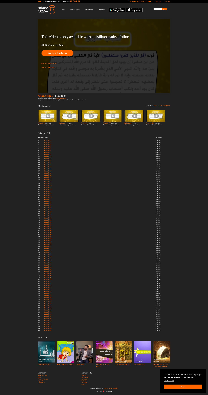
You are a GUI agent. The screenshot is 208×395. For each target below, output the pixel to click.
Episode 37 (47, 212)
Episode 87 (47, 314)
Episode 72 (47, 283)
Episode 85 (47, 310)
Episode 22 (47, 181)
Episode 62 (47, 263)
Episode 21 (47, 179)
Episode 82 (47, 304)
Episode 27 (47, 191)
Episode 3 (128, 123)
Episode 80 (47, 300)
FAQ (39, 377)
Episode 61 (47, 261)
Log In (158, 1)
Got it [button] (183, 387)
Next (168, 105)
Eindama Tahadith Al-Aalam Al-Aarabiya (160, 365)
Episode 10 (47, 157)
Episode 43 (47, 224)
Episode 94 (47, 328)
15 (164, 105)
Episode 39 (47, 216)
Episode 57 (47, 253)
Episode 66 (47, 271)
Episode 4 (84, 123)
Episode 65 (47, 269)
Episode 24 (47, 185)
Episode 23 (47, 183)
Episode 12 (47, 161)
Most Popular (75, 10)
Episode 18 (47, 173)
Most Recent (89, 10)
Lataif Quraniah (139, 364)
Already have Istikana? (48, 67)
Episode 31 (47, 199)
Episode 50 (47, 238)
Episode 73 (47, 285)
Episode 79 (47, 298)
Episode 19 (47, 175)
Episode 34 (47, 206)
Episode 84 (47, 308)
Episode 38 (47, 214)
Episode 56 (47, 251)
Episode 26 (47, 189)
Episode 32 (47, 201)
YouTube (84, 382)
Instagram (84, 379)
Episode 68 (47, 275)
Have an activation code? (49, 63)
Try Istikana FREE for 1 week (140, 1)
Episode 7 (47, 152)
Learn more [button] (169, 381)
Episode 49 (47, 236)
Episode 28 (47, 193)
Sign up (167, 1)
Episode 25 (47, 187)
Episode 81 (47, 302)
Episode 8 (47, 154)
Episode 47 (47, 232)
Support (40, 381)
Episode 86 (47, 312)
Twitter (83, 375)
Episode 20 (47, 177)
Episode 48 (47, 234)
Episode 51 (47, 240)
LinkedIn (84, 381)
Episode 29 (47, 195)
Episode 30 (47, 197)
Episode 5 (47, 148)
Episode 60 (47, 259)
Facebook (84, 377)
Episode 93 (47, 326)
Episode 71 (47, 281)
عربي (39, 1)
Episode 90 (47, 320)
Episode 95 (47, 330)
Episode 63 (47, 265)
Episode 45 (47, 228)
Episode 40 (47, 218)
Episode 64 (47, 267)
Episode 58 (47, 255)
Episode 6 (47, 150)
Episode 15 (47, 167)
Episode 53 (47, 244)
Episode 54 (47, 246)
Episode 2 (63, 123)
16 (166, 105)
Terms (106, 388)
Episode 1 (41, 123)
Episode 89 (47, 318)
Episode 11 (47, 159)
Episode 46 (47, 230)
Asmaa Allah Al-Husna (122, 364)
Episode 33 (47, 204)
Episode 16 (47, 169)
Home (63, 10)
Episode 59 (47, 257)
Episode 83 (47, 306)
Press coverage (43, 379)
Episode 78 (47, 296)
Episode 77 (107, 123)
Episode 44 (47, 226)
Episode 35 (47, 208)
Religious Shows (61, 98)
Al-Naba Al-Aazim (44, 364)
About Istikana (42, 375)
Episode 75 (47, 289)
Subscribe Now (57, 53)
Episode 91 (47, 322)
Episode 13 (47, 163)
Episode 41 (47, 220)
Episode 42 (47, 222)
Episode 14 (47, 165)
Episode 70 (47, 279)
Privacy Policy (113, 388)
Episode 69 (47, 277)
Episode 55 (47, 249)
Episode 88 (47, 316)
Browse (102, 10)
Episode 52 (47, 242)
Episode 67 (47, 273)
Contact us (41, 382)
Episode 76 (150, 123)
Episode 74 (47, 287)
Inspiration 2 (80, 364)
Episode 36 (47, 210)
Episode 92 (47, 324)
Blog (82, 384)
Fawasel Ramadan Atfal (65, 364)
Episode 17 (47, 171)
